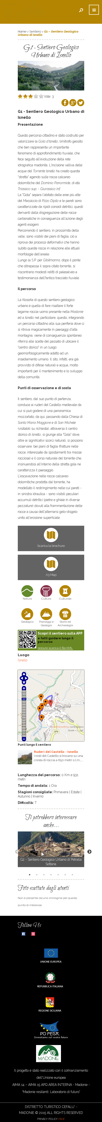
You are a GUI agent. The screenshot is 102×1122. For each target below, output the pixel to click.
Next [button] (87, 851)
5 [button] (59, 875)
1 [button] (30, 875)
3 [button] (45, 875)
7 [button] (73, 875)
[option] (51, 849)
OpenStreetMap (61, 727)
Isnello (22, 660)
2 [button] (37, 875)
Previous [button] (15, 851)
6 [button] (66, 875)
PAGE (61, 1119)
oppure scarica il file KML (55, 648)
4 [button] (52, 875)
